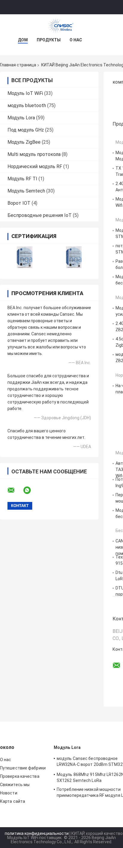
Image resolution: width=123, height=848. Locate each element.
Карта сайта (12, 801)
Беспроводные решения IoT (39, 215)
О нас (76, 39)
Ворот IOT (18, 203)
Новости (8, 793)
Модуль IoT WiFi (25, 93)
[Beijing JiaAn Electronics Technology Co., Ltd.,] (61, 26)
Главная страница (18, 64)
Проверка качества (19, 776)
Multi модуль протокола (34, 154)
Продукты (49, 39)
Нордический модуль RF (34, 166)
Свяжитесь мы (15, 784)
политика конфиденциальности (37, 833)
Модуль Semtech (26, 191)
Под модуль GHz (25, 130)
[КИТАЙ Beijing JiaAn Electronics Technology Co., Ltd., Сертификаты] (24, 257)
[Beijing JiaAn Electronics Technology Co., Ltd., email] (14, 490)
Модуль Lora (21, 118)
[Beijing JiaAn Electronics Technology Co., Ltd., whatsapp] (30, 490)
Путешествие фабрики (23, 768)
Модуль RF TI (22, 179)
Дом (23, 39)
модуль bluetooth (26, 105)
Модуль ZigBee (24, 142)
